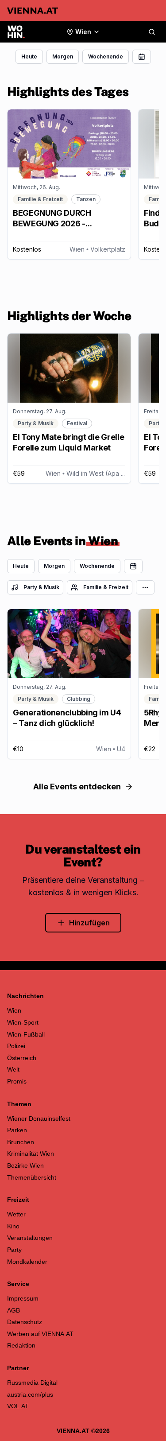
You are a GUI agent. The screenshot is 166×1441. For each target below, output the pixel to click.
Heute (29, 56)
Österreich (21, 1057)
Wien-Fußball (26, 1034)
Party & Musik (41, 587)
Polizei (16, 1045)
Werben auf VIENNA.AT (40, 1333)
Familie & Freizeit (105, 587)
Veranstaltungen (30, 1237)
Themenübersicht (31, 1177)
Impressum (23, 1298)
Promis (17, 1081)
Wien (14, 1010)
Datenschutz (24, 1321)
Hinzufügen (89, 922)
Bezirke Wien (25, 1165)
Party (14, 1249)
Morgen (62, 56)
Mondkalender (27, 1261)
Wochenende (105, 56)
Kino (13, 1226)
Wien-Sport (23, 1022)
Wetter (16, 1214)
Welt (13, 1069)
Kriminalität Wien (30, 1153)
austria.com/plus (30, 1394)
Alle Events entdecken (77, 786)
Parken (17, 1130)
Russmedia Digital (32, 1382)
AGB (13, 1310)
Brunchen (20, 1142)
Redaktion (21, 1345)
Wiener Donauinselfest (38, 1118)
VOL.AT (18, 1406)
